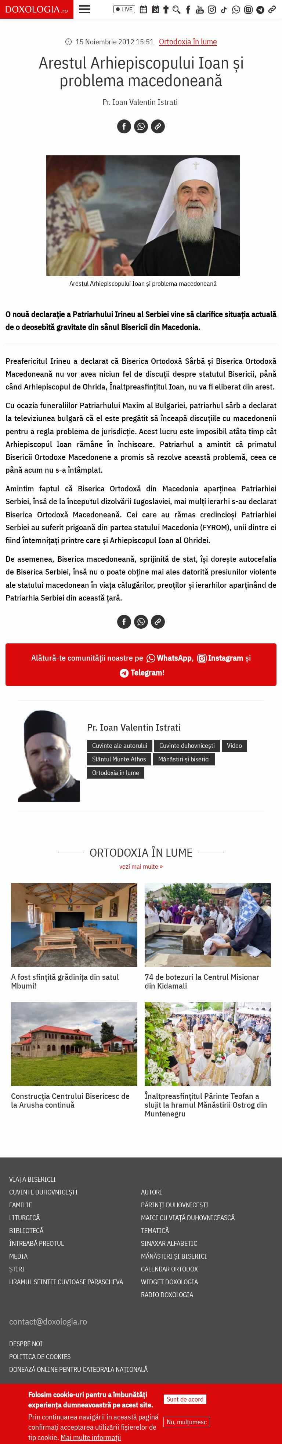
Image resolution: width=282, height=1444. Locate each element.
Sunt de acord (185, 1399)
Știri (17, 1269)
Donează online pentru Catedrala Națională (78, 1370)
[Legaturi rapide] (272, 9)
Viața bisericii (32, 1179)
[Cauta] (176, 9)
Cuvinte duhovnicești (187, 745)
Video (234, 745)
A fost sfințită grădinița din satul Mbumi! (65, 981)
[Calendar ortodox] (143, 9)
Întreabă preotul (36, 1244)
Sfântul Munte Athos (119, 759)
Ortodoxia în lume (188, 41)
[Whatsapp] (141, 126)
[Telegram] (261, 9)
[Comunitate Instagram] (248, 9)
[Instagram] (212, 9)
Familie (20, 1205)
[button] (86, 8)
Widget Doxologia (169, 1282)
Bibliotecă (26, 1231)
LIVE (127, 9)
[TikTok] (224, 9)
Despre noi (26, 1344)
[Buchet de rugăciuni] (166, 9)
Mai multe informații (91, 1437)
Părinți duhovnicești (175, 1205)
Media (18, 1256)
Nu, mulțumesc (187, 1422)
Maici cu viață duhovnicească (188, 1218)
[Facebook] (188, 9)
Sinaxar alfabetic (169, 1244)
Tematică (155, 1231)
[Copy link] (158, 126)
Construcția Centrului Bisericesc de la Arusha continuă (70, 1100)
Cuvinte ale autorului (119, 745)
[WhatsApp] (236, 9)
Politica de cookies (39, 1357)
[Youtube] (200, 9)
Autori (151, 1192)
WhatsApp (174, 657)
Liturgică (24, 1218)
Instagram (225, 657)
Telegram (146, 672)
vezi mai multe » (141, 866)
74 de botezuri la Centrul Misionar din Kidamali (202, 981)
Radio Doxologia (167, 1295)
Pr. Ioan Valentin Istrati (140, 101)
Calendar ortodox (169, 1269)
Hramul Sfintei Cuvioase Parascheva (66, 1282)
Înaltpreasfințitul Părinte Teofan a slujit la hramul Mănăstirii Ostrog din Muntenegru (206, 1105)
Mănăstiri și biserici (184, 759)
